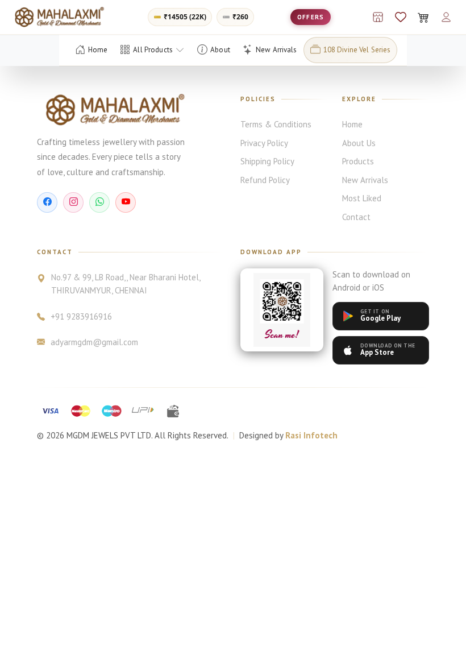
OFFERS (310, 17)
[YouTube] (125, 202)
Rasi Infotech (311, 435)
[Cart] (423, 17)
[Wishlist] (400, 17)
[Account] (446, 17)
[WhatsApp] (99, 202)
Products (358, 161)
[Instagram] (73, 202)
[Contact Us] (378, 17)
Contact (356, 217)
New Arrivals (365, 180)
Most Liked (361, 198)
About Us (359, 143)
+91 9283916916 (81, 316)
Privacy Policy (264, 143)
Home (352, 124)
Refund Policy (265, 180)
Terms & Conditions (275, 124)
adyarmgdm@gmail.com (94, 342)
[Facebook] (47, 202)
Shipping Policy (267, 161)
